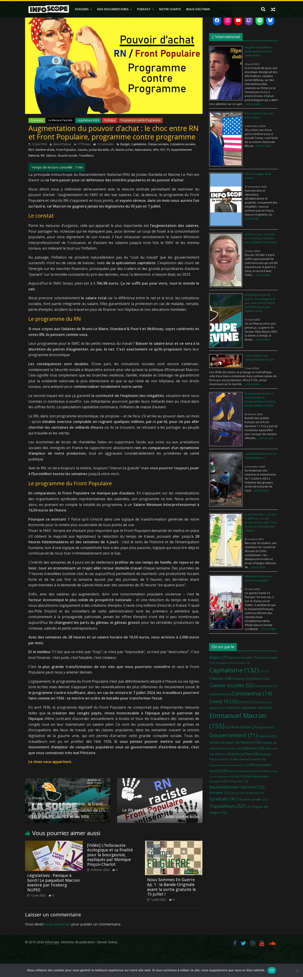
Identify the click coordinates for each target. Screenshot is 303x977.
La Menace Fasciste (60, 120)
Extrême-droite (45, 150)
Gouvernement (233, 735)
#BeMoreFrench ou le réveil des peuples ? (258, 578)
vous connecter (57, 924)
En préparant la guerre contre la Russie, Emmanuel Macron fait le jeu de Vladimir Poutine (260, 399)
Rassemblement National (236, 787)
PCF (162, 150)
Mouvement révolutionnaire (228, 765)
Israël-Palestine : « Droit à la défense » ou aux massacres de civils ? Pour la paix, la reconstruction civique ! (261, 522)
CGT (264, 671)
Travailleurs (86, 155)
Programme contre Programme (140, 120)
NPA (156, 150)
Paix (239, 776)
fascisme (266, 727)
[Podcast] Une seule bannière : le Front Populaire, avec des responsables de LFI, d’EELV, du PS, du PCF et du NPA (67, 807)
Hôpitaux (253, 748)
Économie (37, 120)
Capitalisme (138, 144)
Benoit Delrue (63, 144)
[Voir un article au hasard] (273, 9)
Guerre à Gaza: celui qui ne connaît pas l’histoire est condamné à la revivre (261, 238)
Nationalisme (143, 150)
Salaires (51, 155)
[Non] (297, 970)
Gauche (82, 150)
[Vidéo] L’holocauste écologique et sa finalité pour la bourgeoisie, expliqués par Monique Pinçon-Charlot (110, 854)
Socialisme (254, 793)
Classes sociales (158, 144)
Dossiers (82, 9)
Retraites (219, 792)
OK (272, 970)
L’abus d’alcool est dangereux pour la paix (259, 357)
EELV (31, 150)
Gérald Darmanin (224, 742)
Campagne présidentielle (232, 662)
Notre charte (170, 9)
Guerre (267, 736)
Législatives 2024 (88, 120)
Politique (109, 120)
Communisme (266, 686)
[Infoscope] (48, 9)
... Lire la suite (251, 104)
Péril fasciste (237, 781)
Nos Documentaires (113, 9)
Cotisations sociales (182, 144)
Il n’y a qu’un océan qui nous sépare (259, 115)
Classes (220, 678)
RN (42, 155)
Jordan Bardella (99, 150)
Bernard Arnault (243, 658)
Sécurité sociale (67, 155)
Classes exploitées (250, 678)
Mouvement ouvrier (250, 759)
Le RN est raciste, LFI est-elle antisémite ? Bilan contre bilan (160, 810)
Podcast (144, 9)
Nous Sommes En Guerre (246, 771)
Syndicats (223, 799)
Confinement (220, 694)
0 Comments (105, 144)
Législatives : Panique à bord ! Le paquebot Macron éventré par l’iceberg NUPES (53, 882)
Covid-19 (223, 701)
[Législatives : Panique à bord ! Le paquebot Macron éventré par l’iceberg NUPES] (54, 843)
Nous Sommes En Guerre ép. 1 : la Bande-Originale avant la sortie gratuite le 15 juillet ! (171, 887)
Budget (125, 144)
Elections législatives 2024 (250, 708)
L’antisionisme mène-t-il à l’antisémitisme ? (260, 456)
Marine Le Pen (124, 150)
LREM (221, 754)
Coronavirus (252, 693)
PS (168, 150)
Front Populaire (66, 150)
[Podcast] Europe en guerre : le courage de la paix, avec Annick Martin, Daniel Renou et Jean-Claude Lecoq (260, 303)
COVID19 (250, 702)
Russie (237, 793)
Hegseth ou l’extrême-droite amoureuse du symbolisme (258, 51)
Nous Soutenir (198, 9)
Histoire (250, 742)
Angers (218, 657)
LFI (112, 150)
